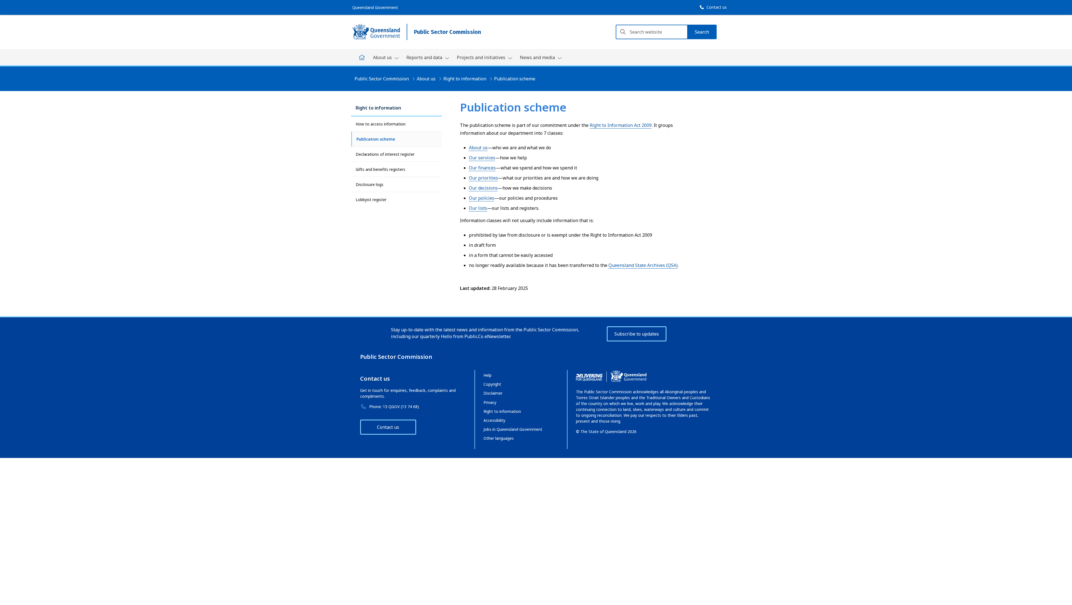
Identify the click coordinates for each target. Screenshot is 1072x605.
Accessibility (494, 420)
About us (426, 79)
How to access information (381, 124)
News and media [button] (538, 57)
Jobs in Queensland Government (512, 429)
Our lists (478, 208)
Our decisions (483, 188)
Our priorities (483, 178)
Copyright (492, 384)
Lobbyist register (371, 199)
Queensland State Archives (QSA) (643, 265)
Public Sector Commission (382, 79)
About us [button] (383, 57)
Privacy (489, 402)
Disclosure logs (369, 184)
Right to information (464, 79)
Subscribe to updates (636, 334)
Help (487, 375)
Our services (482, 158)
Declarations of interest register (385, 154)
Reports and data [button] (424, 57)
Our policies (481, 198)
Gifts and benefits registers (380, 169)
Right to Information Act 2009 (621, 125)
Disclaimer (493, 393)
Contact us (388, 427)
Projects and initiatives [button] (481, 57)
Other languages (498, 438)
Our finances (482, 168)
